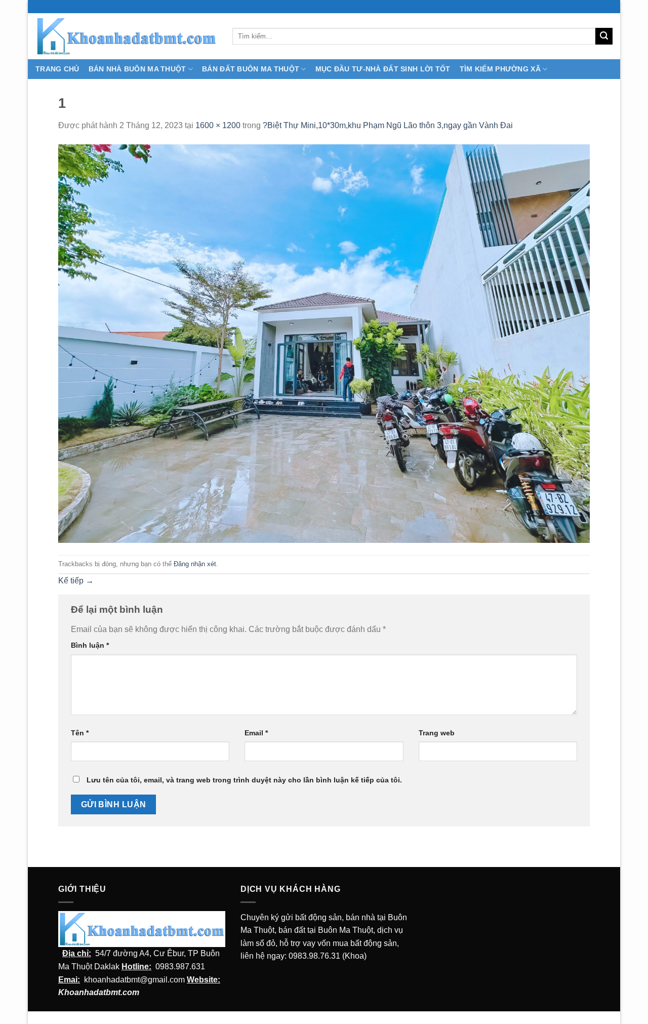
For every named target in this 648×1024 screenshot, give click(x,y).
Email (256, 733)
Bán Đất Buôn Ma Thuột (250, 69)
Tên (80, 733)
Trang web (437, 733)
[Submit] (604, 36)
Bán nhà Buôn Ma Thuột (137, 69)
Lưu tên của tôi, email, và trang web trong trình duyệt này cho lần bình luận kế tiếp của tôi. (244, 780)
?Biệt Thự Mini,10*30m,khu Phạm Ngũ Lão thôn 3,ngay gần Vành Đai (388, 125)
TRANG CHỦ (57, 69)
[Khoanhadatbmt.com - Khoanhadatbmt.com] (126, 36)
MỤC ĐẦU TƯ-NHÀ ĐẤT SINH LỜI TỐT (383, 69)
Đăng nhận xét (195, 564)
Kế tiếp (76, 580)
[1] (324, 343)
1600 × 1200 (217, 125)
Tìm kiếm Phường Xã (500, 69)
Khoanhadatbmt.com (98, 992)
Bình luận (90, 645)
